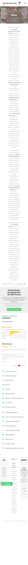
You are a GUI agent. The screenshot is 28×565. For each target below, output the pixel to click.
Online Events (4, 469)
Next (24, 365)
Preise (4, 472)
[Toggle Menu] (25, 3)
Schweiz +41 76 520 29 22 (24, 480)
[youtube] (25, 491)
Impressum (13, 521)
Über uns (4, 476)
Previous (14, 365)
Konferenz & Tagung (10, 376)
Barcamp (7, 384)
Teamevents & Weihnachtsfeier (14, 398)
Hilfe (4, 474)
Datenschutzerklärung (21, 521)
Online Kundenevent (11, 371)
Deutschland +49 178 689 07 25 (24, 476)
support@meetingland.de (24, 472)
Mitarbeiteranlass (10, 393)
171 (17, 365)
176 (23, 365)
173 (21, 365)
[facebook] (22, 491)
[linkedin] (24, 493)
